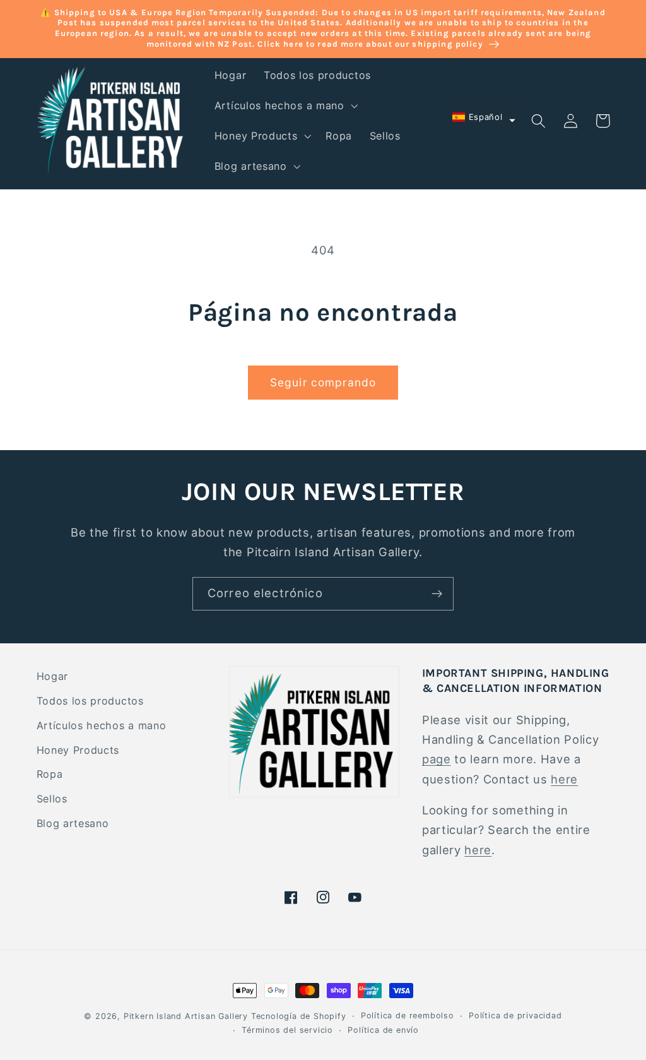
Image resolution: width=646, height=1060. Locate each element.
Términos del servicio (287, 1030)
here (564, 779)
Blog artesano (73, 823)
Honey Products (78, 750)
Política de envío (383, 1030)
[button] (285, 105)
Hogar (52, 676)
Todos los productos (90, 700)
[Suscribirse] (437, 594)
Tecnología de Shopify (298, 1016)
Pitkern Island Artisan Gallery (186, 1016)
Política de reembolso (407, 1015)
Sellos (52, 798)
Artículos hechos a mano (102, 725)
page (436, 759)
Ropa (50, 774)
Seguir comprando (323, 382)
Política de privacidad (515, 1015)
